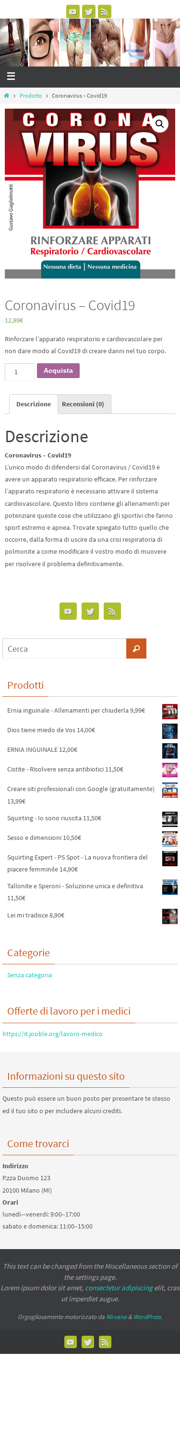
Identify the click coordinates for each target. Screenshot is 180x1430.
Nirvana (116, 1317)
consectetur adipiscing (119, 1287)
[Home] (6, 95)
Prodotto (31, 95)
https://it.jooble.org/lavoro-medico (52, 1033)
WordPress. (147, 1317)
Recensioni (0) (83, 404)
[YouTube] (73, 11)
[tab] (33, 404)
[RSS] (104, 11)
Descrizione (33, 404)
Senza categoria (29, 975)
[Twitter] (89, 11)
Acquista (58, 370)
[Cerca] (136, 648)
